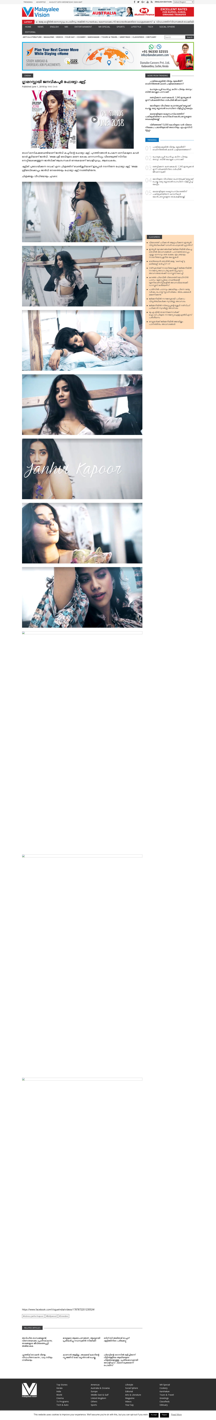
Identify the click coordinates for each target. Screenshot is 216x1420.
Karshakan (93, 37)
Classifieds (138, 37)
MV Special (104, 26)
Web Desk (52, 86)
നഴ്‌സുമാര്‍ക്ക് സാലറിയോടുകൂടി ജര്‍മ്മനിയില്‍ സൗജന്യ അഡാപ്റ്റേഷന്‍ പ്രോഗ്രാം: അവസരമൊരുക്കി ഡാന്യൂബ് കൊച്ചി (170, 271)
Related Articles (32, 1327)
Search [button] (189, 37)
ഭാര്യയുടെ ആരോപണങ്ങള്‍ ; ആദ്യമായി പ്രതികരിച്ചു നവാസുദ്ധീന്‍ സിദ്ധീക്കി (81, 1340)
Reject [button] (164, 1415)
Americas (95, 1384)
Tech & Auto (62, 1404)
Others (94, 1401)
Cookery (81, 37)
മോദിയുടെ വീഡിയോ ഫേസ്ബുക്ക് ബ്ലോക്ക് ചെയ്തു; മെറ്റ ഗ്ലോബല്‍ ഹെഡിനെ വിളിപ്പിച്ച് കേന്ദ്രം (169, 107)
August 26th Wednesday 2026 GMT (65, 2)
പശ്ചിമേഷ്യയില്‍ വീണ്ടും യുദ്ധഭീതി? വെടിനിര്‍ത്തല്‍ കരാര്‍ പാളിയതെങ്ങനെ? (164, 83)
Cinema (27, 75)
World (59, 1394)
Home (28, 26)
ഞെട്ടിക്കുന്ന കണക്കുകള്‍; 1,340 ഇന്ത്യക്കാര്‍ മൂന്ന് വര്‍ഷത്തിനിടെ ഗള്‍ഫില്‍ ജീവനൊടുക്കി (168, 99)
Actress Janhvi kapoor (34, 1316)
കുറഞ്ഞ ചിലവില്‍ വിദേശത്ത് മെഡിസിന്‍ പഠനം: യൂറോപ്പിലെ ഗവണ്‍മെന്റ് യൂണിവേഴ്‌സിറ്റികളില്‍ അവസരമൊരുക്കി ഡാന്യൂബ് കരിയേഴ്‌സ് (169, 282)
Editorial (30, 32)
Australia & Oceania (100, 1388)
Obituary (151, 37)
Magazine (49, 37)
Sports (121, 26)
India (58, 1391)
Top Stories (61, 1384)
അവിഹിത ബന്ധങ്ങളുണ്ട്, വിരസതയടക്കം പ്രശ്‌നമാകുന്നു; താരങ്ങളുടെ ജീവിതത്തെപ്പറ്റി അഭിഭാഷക (37, 1342)
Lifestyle (136, 26)
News (40, 26)
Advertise (41, 2)
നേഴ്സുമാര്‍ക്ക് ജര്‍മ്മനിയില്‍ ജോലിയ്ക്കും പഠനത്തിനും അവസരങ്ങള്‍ (166, 323)
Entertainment (83, 26)
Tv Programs (62, 1401)
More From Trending (158, 75)
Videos (59, 37)
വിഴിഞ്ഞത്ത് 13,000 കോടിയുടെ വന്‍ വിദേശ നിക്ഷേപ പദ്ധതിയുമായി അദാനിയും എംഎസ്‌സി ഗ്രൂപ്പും (168, 128)
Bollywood (52, 1316)
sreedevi (64, 1316)
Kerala (59, 1388)
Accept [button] (154, 1415)
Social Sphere (167, 26)
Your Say (70, 37)
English (54, 26)
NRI (66, 26)
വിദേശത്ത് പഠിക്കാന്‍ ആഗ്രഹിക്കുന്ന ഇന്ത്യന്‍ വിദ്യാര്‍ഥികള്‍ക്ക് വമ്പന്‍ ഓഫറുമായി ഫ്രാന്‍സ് (170, 244)
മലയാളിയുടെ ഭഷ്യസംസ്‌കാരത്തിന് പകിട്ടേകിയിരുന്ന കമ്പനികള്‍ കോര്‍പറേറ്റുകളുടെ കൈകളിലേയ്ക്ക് (168, 117)
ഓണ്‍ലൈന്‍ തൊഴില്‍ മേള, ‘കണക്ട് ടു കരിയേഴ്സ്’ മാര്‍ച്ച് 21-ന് (167, 263)
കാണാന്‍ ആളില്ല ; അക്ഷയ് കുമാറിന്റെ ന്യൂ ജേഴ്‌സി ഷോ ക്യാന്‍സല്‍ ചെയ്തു (81, 1356)
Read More (176, 1415)
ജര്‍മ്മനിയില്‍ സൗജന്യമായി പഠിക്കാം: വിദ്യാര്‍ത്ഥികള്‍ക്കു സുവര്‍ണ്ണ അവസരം (167, 300)
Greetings (125, 37)
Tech (150, 26)
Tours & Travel (109, 37)
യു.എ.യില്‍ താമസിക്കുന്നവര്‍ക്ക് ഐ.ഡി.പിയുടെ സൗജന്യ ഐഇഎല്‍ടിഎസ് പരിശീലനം (170, 315)
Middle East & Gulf (99, 1394)
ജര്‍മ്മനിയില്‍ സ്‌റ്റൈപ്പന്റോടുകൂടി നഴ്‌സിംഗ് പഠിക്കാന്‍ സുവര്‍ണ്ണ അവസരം (169, 307)
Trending (28, 2)
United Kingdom (98, 1398)
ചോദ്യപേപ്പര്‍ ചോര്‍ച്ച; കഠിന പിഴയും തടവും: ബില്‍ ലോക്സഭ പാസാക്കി (168, 91)
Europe (94, 1391)
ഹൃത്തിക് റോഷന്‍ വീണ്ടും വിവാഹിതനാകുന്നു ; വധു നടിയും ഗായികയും (37, 1358)
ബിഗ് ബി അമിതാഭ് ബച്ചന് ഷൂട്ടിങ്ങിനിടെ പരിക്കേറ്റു (116, 1340)
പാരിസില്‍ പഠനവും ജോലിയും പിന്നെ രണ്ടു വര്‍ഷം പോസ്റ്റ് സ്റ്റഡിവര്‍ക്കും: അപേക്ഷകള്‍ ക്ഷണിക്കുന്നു (170, 293)
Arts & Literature (32, 37)
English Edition (163, 1)
